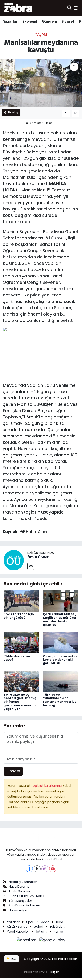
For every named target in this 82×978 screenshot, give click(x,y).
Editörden (57, 926)
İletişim (41, 931)
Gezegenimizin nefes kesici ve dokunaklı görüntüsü (60, 659)
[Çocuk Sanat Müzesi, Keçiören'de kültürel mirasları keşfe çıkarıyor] (61, 600)
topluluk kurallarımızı (47, 785)
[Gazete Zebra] (18, 8)
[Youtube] (52, 868)
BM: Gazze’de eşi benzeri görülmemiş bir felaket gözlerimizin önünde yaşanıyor (20, 702)
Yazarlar (10, 21)
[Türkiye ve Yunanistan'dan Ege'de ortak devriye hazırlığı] (61, 680)
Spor (29, 922)
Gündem (49, 21)
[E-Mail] (30, 566)
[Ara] (69, 8)
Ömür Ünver (38, 557)
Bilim (59, 922)
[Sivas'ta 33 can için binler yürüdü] (21, 600)
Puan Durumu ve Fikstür (26, 896)
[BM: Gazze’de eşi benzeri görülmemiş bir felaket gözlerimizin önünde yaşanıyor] (21, 680)
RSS (13, 958)
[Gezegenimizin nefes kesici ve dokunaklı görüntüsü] (61, 642)
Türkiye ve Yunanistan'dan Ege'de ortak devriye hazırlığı (60, 700)
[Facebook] (29, 868)
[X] (37, 868)
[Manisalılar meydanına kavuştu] (41, 83)
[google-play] (52, 940)
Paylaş (13, 112)
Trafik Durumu (19, 891)
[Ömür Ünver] (14, 559)
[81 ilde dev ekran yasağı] (21, 642)
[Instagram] (44, 868)
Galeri (38, 926)
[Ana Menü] (76, 8)
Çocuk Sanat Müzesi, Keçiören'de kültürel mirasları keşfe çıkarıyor (59, 619)
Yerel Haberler (18, 931)
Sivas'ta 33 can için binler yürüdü (19, 616)
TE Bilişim (52, 972)
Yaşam (41, 34)
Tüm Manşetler (20, 900)
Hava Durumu (19, 886)
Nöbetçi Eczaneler (23, 882)
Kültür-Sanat (17, 926)
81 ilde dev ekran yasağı (17, 658)
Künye (58, 931)
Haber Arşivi (18, 910)
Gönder (13, 771)
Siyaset (68, 21)
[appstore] (27, 940)
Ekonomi (29, 21)
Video (44, 922)
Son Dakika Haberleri (24, 905)
